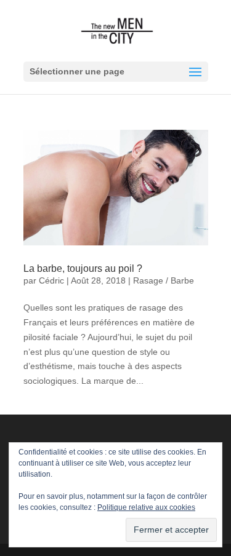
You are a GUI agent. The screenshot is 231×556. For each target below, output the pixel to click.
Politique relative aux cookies (146, 507)
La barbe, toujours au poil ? (82, 268)
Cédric (51, 280)
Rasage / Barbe (163, 280)
